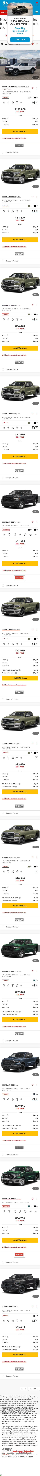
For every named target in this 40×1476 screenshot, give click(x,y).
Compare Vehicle (12, 152)
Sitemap (20, 1451)
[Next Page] (25, 1389)
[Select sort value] (36, 44)
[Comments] (33, 102)
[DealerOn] (7, 1448)
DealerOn (15, 1451)
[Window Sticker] (36, 102)
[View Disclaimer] (21, 102)
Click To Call (20, 131)
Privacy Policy (10, 1453)
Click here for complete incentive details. (14, 138)
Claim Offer (20, 39)
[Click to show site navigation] (36, 12)
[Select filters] (32, 44)
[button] (5, 12)
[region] (20, 122)
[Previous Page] (22, 1389)
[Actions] (36, 88)
